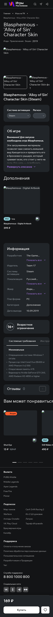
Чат (5, 565)
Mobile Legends (11, 482)
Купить (21, 610)
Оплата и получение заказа (17, 546)
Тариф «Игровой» (34, 523)
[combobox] (19, 115)
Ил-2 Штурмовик (34, 514)
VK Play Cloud (10, 523)
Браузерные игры (12, 528)
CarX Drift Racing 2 (35, 509)
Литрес (29, 518)
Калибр (7, 533)
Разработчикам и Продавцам (18, 560)
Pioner (7, 496)
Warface (8, 514)
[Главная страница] (18, 4)
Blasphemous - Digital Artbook (17, 223)
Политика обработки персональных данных (25, 551)
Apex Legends (10, 486)
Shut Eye (8, 445)
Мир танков (9, 509)
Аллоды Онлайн (11, 518)
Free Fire (8, 491)
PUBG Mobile (10, 477)
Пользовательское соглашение (19, 555)
